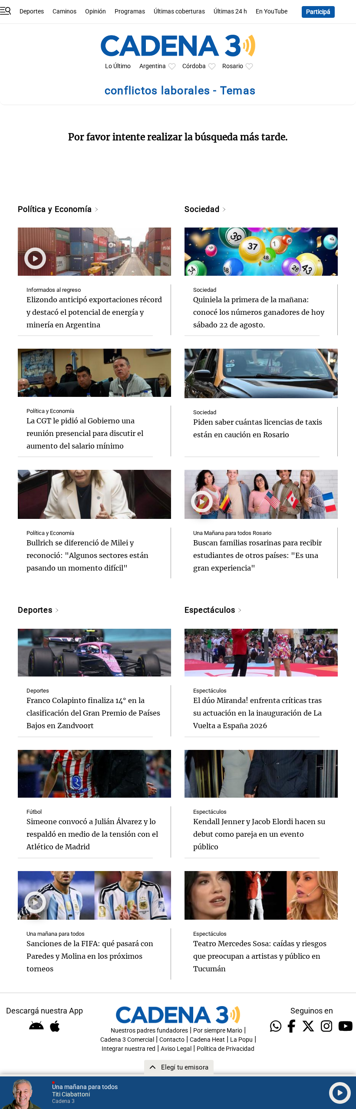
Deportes (32, 11)
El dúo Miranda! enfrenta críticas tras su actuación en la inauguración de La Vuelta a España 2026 (257, 713)
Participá (318, 12)
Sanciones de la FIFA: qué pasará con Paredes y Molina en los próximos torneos (89, 956)
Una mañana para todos (55, 934)
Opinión (95, 11)
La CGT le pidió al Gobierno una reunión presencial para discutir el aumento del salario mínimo (84, 433)
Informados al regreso (53, 290)
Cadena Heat (207, 1039)
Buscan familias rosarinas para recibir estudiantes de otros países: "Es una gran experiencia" (257, 555)
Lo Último (118, 66)
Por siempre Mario (217, 1030)
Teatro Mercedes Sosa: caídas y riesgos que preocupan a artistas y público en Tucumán (259, 956)
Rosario (232, 66)
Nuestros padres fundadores (149, 1030)
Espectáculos (211, 609)
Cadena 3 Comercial (127, 1039)
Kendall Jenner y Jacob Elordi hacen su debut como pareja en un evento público (259, 834)
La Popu (241, 1039)
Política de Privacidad (225, 1049)
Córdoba (194, 66)
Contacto (172, 1039)
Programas (130, 11)
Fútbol (34, 812)
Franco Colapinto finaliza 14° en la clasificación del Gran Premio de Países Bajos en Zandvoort (93, 713)
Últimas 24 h (230, 11)
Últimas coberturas (179, 11)
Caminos (64, 11)
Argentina (152, 66)
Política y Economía (56, 209)
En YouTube (271, 11)
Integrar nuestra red (128, 1049)
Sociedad (203, 209)
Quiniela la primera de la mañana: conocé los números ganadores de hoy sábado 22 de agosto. (258, 312)
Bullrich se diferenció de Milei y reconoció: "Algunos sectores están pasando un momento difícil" (87, 555)
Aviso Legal (176, 1049)
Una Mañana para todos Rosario (232, 533)
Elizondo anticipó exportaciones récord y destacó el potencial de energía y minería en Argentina (94, 312)
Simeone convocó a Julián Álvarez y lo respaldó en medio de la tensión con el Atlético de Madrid (92, 834)
